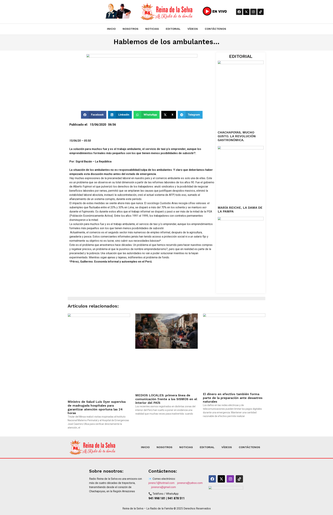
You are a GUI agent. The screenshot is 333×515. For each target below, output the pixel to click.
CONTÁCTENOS (215, 28)
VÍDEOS (192, 28)
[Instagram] (253, 12)
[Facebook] (239, 12)
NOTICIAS (152, 28)
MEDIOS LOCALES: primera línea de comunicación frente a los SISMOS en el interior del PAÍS (166, 398)
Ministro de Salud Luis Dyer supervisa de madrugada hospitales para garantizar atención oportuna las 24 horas (97, 407)
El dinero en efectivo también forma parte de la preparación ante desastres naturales (232, 397)
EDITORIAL (173, 28)
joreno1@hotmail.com (162, 483)
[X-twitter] (246, 12)
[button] (93, 115)
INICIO (111, 28)
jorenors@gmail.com (163, 487)
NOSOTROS (130, 28)
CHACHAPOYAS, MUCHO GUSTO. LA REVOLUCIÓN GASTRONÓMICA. (237, 136)
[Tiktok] (260, 12)
